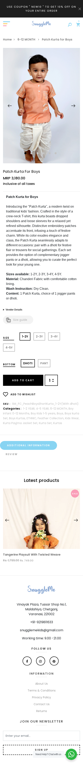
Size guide (20, 320)
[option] (41, 105)
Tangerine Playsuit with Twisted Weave (31, 554)
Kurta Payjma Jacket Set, (21, 423)
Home (7, 39)
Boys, (61, 413)
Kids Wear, (72, 418)
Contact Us (42, 704)
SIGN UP (41, 750)
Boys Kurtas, (18, 418)
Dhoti (27, 363)
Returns (41, 711)
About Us (41, 684)
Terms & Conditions (42, 690)
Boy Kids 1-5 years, (44, 413)
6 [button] (56, 153)
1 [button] (25, 153)
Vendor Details (14, 309)
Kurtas (57, 423)
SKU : (6, 404)
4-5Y (8, 348)
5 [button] (50, 153)
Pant (44, 363)
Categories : (12, 409)
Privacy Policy (41, 697)
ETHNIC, (32, 418)
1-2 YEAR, (29, 409)
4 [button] (44, 153)
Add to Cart (23, 380)
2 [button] (31, 153)
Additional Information (28, 445)
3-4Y (54, 336)
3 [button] (37, 153)
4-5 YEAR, (43, 409)
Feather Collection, (51, 418)
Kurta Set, (46, 423)
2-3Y (39, 336)
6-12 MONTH (27, 39)
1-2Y (25, 336)
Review (12, 454)
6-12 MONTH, (59, 409)
